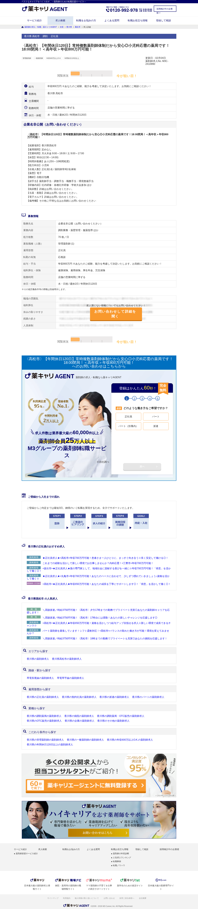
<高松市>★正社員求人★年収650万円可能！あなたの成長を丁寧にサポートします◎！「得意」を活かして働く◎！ (107, 584)
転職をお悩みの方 (86, 20)
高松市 (77, 27)
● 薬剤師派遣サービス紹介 (26, 854)
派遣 (155, 426)
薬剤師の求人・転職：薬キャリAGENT (40, 27)
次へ (142, 466)
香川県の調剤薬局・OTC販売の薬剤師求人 (120, 716)
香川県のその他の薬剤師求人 (113, 721)
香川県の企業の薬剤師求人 (79, 721)
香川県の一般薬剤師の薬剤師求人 (85, 740)
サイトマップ (52, 898)
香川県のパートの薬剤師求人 (148, 697)
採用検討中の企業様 (169, 849)
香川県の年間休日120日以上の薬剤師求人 (50, 744)
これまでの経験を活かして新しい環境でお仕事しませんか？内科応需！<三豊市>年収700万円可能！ (98, 563)
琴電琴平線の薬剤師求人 (70, 678)
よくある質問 (111, 20)
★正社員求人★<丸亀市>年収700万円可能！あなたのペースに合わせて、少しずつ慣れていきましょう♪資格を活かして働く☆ (98, 577)
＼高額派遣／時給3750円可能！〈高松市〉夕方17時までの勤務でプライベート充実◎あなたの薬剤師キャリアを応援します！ (98, 611)
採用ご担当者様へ (127, 898)
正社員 (128, 416)
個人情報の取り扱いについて (87, 898)
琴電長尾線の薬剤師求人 (40, 678)
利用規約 (66, 898)
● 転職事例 (116, 862)
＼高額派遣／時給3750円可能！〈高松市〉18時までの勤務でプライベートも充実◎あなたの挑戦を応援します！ (105, 638)
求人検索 (60, 20)
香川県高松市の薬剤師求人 (67, 659)
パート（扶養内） (128, 426)
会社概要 (143, 898)
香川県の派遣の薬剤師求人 (114, 697)
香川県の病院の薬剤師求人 (79, 716)
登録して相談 (163, 20)
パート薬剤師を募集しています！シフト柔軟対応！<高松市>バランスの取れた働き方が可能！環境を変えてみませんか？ (98, 632)
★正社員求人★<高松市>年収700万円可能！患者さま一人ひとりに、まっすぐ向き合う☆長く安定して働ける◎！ (105, 558)
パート (155, 416)
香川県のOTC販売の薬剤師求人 (44, 721)
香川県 (69, 27)
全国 (61, 27)
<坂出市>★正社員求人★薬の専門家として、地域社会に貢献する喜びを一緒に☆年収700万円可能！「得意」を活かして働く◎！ (99, 569)
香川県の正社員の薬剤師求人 (43, 697)
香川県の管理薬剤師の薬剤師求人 (45, 740)
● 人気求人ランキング (121, 858)
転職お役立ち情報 (138, 20)
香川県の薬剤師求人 (38, 659)
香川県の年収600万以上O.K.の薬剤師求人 (130, 740)
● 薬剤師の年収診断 (120, 854)
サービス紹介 (34, 20)
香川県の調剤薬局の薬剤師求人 (44, 716)
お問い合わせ (109, 898)
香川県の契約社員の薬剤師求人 (79, 697)
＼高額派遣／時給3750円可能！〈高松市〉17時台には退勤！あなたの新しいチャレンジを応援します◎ (100, 617)
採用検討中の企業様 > (165, 9)
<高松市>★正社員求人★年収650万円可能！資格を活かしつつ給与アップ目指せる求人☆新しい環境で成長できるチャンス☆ (99, 624)
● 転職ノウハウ (118, 866)
